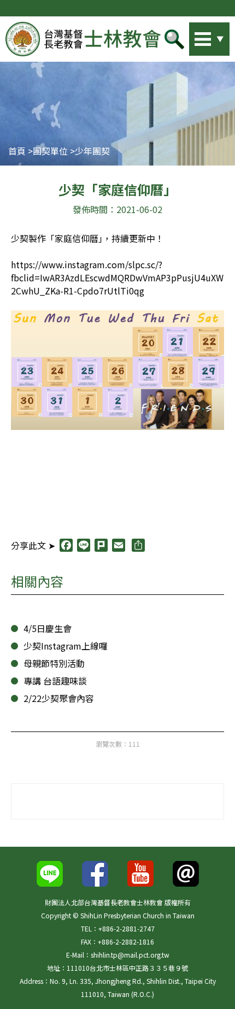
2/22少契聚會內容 (59, 698)
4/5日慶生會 (48, 628)
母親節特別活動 (54, 663)
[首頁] (83, 39)
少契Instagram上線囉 (66, 645)
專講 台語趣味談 (55, 680)
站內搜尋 (194, 36)
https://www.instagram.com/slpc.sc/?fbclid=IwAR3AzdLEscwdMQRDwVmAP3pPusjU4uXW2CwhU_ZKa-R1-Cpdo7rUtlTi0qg (117, 277)
